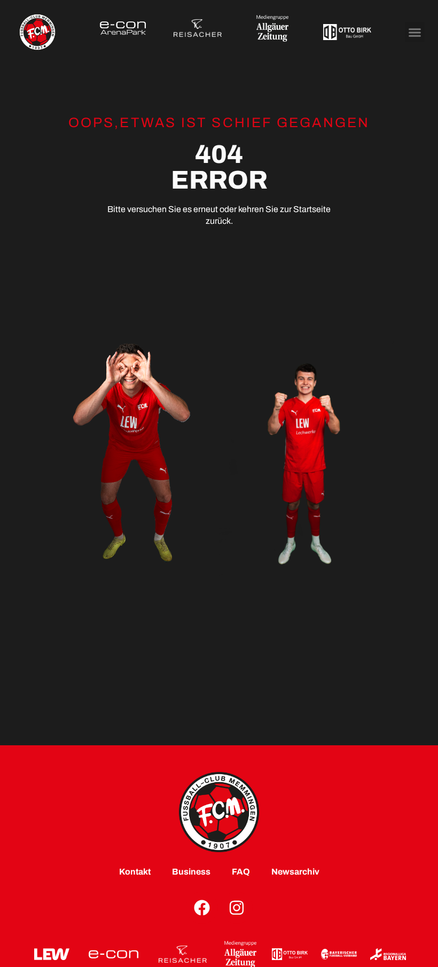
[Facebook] (202, 908)
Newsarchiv (295, 871)
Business (191, 871)
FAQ (241, 871)
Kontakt (135, 871)
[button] (415, 32)
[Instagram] (237, 908)
